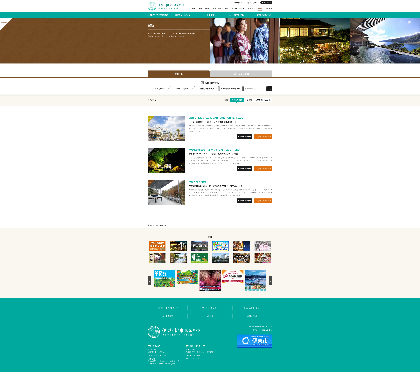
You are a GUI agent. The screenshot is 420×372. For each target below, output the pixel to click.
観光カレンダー (185, 15)
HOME (150, 225)
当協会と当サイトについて (259, 327)
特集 (193, 8)
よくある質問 (167, 316)
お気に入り (252, 2)
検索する (269, 89)
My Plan (267, 2)
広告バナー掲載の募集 (261, 330)
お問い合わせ (252, 316)
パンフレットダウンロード (167, 308)
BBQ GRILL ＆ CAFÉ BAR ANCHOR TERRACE (216, 117)
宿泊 (260, 8)
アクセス (268, 8)
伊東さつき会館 (197, 182)
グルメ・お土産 (238, 8)
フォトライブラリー (210, 308)
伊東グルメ (211, 15)
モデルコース (204, 8)
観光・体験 (217, 8)
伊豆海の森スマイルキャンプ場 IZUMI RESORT (216, 150)
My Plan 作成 (245, 136)
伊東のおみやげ (264, 15)
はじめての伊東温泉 (159, 15)
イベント (251, 8)
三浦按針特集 (238, 15)
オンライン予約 (241, 74)
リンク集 (210, 316)
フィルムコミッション (252, 308)
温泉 (227, 8)
